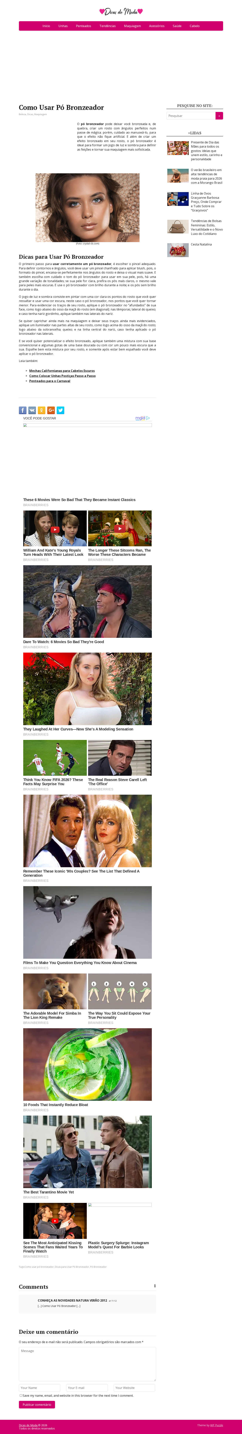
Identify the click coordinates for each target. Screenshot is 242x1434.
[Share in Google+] (51, 410)
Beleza (22, 114)
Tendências (107, 26)
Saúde (177, 26)
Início (46, 26)
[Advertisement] (121, 68)
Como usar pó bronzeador (39, 1266)
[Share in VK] (32, 410)
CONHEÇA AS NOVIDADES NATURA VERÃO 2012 (72, 1300)
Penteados (83, 26)
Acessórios (156, 26)
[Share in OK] (41, 410)
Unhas (63, 26)
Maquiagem (132, 26)
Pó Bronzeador (98, 1266)
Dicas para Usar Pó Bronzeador (72, 1266)
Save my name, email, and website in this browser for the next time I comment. (78, 1395)
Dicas (30, 114)
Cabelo (195, 26)
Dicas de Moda (28, 1425)
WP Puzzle (216, 1425)
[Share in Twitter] (60, 410)
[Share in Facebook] (22, 410)
